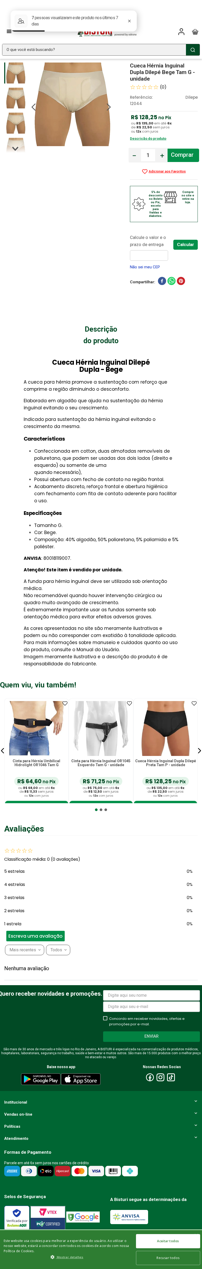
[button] (2, 750)
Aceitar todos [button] (168, 1241)
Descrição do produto (148, 138)
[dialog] (101, 1249)
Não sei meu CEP (145, 267)
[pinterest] (181, 282)
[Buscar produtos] (193, 49)
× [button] (196, 1236)
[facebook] (162, 282)
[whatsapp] (171, 282)
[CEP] (151, 247)
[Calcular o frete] (185, 245)
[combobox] (101, 50)
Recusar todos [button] (167, 1258)
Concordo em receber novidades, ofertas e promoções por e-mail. (147, 1021)
